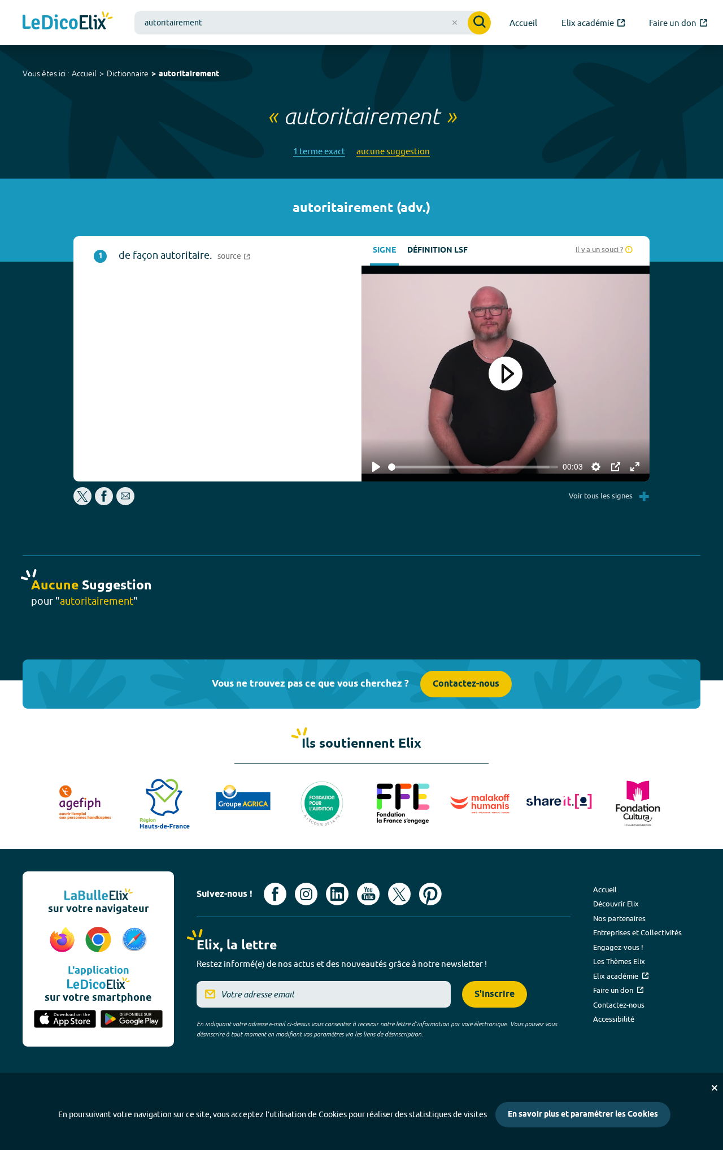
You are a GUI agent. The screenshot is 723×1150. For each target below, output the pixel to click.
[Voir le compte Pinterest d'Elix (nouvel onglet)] (430, 894)
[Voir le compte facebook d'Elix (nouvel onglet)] (275, 894)
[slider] (473, 467)
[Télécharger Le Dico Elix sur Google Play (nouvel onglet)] (132, 1020)
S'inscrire (494, 994)
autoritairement (189, 74)
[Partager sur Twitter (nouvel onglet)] (83, 502)
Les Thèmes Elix (619, 961)
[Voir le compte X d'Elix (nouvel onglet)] (399, 894)
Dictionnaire (128, 73)
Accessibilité (613, 1018)
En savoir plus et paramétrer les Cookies (583, 1114)
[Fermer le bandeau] (714, 1087)
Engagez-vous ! (618, 947)
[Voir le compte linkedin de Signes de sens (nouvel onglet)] (337, 894)
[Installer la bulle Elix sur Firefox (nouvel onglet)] (64, 940)
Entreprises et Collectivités (637, 932)
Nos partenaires (619, 918)
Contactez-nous (466, 684)
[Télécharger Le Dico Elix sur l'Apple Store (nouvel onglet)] (65, 1020)
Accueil (84, 73)
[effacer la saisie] (454, 22)
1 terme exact (319, 151)
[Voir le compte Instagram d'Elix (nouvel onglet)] (306, 894)
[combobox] (312, 22)
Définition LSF (437, 250)
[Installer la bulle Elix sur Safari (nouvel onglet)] (134, 940)
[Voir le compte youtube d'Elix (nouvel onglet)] (368, 894)
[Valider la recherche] (479, 22)
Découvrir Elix (616, 903)
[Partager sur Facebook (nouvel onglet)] (104, 502)
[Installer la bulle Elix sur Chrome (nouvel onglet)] (100, 940)
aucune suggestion (393, 151)
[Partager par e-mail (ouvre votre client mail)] (125, 502)
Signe (384, 250)
